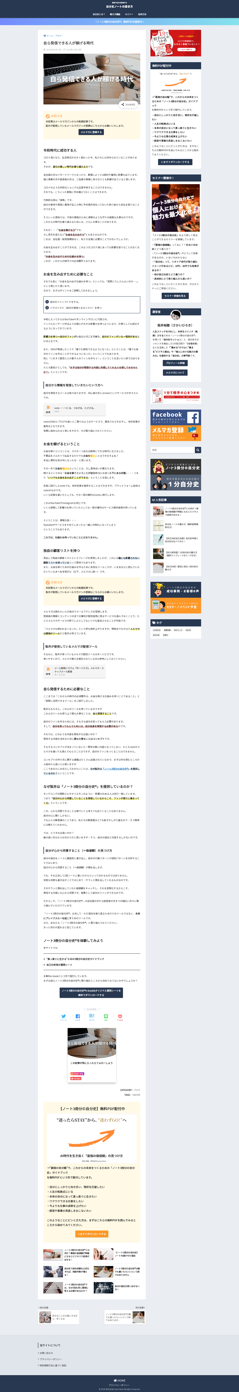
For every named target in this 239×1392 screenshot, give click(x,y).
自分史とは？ (99, 14)
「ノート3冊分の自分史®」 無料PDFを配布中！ (119, 21)
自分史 (137, 1094)
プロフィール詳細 (175, 363)
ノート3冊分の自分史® (116, 768)
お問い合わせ (46, 1353)
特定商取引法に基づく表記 (53, 1365)
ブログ (137, 1090)
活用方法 (142, 14)
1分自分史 (157, 630)
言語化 (165, 635)
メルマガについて (175, 372)
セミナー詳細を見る (175, 295)
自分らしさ (178, 630)
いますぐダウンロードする (92, 1234)
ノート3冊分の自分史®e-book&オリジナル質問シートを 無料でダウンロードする (91, 993)
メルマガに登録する (91, 132)
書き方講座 (115, 14)
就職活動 (167, 630)
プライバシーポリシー (51, 1359)
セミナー (129, 14)
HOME (121, 1380)
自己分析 (156, 635)
